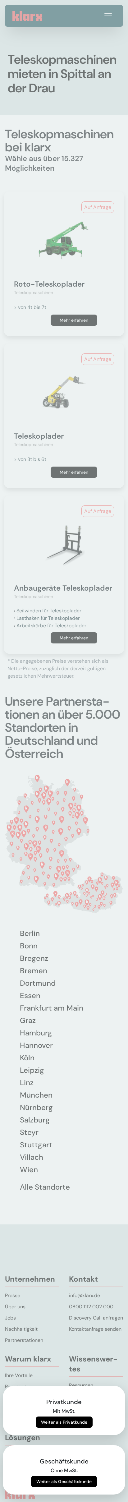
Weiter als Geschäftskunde (64, 1481)
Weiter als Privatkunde (64, 1422)
